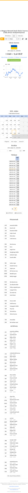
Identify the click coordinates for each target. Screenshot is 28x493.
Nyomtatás (19, 213)
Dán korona (13, 244)
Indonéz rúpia (13, 255)
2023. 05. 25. (12, 168)
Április (7, 141)
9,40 (3, 133)
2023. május (14, 141)
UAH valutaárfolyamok (14, 60)
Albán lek (12, 427)
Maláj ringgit (13, 276)
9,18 (11, 120)
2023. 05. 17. (12, 181)
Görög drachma (14, 384)
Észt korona (13, 362)
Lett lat (11, 418)
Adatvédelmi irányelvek (14, 486)
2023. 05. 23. (12, 172)
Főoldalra (8, 36)
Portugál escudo (14, 446)
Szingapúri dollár (14, 306)
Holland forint (13, 424)
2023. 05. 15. (12, 185)
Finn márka (13, 375)
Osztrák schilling (14, 331)
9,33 (19, 137)
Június (21, 141)
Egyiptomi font (13, 365)
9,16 (15, 120)
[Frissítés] (22, 39)
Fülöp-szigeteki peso (15, 287)
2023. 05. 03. (12, 202)
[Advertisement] (14, 14)
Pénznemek (24, 57)
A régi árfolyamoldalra (14, 476)
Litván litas (13, 409)
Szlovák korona (14, 461)
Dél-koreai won (14, 271)
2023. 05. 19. (12, 176)
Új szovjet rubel (14, 464)
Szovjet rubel (13, 440)
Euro (11, 247)
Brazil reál (12, 228)
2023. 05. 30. (12, 163)
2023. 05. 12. (12, 187)
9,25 (3, 129)
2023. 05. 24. (12, 170)
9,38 (7, 137)
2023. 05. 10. (12, 191)
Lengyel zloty (13, 290)
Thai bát (12, 309)
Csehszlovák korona (15, 353)
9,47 (19, 129)
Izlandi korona (13, 266)
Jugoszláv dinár (14, 471)
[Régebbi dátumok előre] (12, 208)
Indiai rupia (13, 263)
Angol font (12, 249)
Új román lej (13, 292)
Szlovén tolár (13, 455)
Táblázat (17, 57)
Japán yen (12, 268)
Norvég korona (13, 282)
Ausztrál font (13, 334)
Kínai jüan (12, 236)
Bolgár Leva (13, 344)
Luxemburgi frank (14, 412)
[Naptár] (2, 39)
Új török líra (13, 311)
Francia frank (13, 378)
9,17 (19, 120)
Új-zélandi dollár (14, 284)
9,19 (15, 124)
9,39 (15, 137)
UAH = (10, 150)
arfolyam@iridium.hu (14, 489)
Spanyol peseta (13, 368)
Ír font (11, 390)
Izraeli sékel (13, 257)
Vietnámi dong (13, 468)
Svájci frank (13, 233)
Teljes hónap (4, 57)
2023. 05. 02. (12, 204)
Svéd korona (13, 303)
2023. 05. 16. (12, 183)
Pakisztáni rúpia (14, 443)
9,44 (7, 133)
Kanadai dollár (13, 230)
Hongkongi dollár (14, 252)
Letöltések (10, 213)
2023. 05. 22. (12, 174)
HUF (24, 150)
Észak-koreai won (14, 399)
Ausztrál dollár (13, 225)
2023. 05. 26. (12, 165)
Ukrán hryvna (13, 314)
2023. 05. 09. (12, 194)
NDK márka (13, 356)
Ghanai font (13, 381)
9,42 (11, 137)
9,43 (15, 133)
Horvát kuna (13, 387)
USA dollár (12, 319)
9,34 (15, 129)
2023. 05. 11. (12, 189)
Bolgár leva (12, 340)
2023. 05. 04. (12, 200)
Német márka (13, 359)
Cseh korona (13, 238)
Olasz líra (12, 396)
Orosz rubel (13, 301)
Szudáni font (13, 452)
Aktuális (20, 36)
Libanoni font (13, 406)
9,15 (3, 124)
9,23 (11, 129)
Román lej (12, 449)
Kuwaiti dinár (13, 402)
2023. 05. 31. (12, 161)
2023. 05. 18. (12, 178)
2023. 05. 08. (12, 196)
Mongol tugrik (13, 421)
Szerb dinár (13, 295)
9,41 (11, 133)
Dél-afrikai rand (14, 322)
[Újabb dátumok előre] (15, 208)
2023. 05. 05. (12, 198)
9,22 (7, 120)
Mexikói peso (13, 273)
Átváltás (11, 57)
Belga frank (13, 337)
